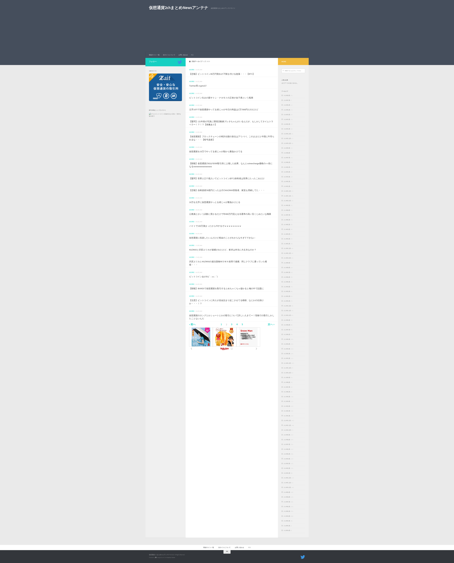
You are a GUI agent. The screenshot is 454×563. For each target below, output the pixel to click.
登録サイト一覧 (154, 55)
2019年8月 (287, 497)
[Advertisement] (227, 34)
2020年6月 (287, 449)
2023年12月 (287, 248)
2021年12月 (287, 363)
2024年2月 (287, 239)
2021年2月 (287, 411)
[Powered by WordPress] (156, 557)
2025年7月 (287, 158)
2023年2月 (287, 296)
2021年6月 (287, 392)
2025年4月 (287, 172)
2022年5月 (287, 339)
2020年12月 (287, 420)
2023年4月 (287, 287)
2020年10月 (287, 430)
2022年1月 (287, 358)
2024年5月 (287, 224)
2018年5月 (287, 526)
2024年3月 (287, 234)
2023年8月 (287, 267)
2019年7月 (287, 502)
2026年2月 (287, 124)
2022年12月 (287, 306)
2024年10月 (287, 201)
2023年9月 (287, 263)
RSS (192, 55)
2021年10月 (287, 373)
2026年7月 (287, 100)
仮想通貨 (191, 69)
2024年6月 (287, 220)
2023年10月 (287, 258)
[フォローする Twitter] (180, 62)
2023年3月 (287, 291)
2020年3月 (287, 463)
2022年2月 (287, 353)
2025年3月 (287, 177)
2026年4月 (287, 114)
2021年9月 (287, 377)
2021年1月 (287, 416)
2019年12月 (287, 478)
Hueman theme (171, 557)
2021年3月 (287, 406)
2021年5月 (287, 397)
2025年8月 (287, 153)
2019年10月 (287, 487)
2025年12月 (287, 134)
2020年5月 (287, 454)
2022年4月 (287, 344)
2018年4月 (287, 530)
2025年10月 (287, 143)
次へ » (271, 324)
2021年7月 (287, 387)
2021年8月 (287, 382)
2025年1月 (287, 186)
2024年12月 (287, 191)
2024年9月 (287, 205)
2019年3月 (287, 521)
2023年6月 (287, 277)
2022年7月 (287, 330)
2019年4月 (287, 516)
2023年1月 (287, 301)
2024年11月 (287, 196)
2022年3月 (287, 349)
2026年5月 (287, 110)
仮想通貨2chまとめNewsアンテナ (178, 7)
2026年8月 (287, 95)
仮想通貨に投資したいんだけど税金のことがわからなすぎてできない (222, 237)
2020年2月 (287, 468)
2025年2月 (287, 181)
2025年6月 (287, 162)
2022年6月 (287, 334)
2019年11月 (287, 483)
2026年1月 (287, 129)
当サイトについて (169, 55)
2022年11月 (287, 310)
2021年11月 (287, 368)
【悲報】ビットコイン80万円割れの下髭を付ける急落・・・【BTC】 (222, 74)
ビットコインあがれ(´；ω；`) (203, 276)
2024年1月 (287, 244)
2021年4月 (287, 401)
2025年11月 (287, 138)
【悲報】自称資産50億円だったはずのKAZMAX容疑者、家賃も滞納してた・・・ (227, 190)
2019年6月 (287, 506)
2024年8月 (287, 210)
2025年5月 (287, 167)
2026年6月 (287, 105)
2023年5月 (287, 282)
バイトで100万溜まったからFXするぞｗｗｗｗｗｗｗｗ (215, 226)
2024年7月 (287, 215)
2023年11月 (287, 253)
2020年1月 (287, 473)
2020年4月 (287, 459)
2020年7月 (287, 444)
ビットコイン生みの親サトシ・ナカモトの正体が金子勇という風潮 (221, 97)
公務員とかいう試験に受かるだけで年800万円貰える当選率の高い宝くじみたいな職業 (230, 214)
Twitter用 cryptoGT (198, 85)
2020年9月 (287, 435)
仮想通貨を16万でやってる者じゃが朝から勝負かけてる (215, 151)
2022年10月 (287, 315)
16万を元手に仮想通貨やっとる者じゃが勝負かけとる (214, 202)
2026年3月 (287, 119)
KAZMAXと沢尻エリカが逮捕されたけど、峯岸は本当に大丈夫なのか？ (222, 249)
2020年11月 (287, 425)
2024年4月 (287, 229)
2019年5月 (287, 511)
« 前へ (192, 324)
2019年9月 (287, 492)
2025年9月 (287, 148)
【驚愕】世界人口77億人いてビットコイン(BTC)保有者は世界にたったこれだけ (226, 178)
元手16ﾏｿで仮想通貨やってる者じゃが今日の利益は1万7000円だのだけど (223, 109)
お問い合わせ (183, 55)
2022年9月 (287, 320)
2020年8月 (287, 440)
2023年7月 (287, 272)
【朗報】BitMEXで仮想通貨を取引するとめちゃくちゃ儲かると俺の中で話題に (226, 288)
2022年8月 (287, 325)
